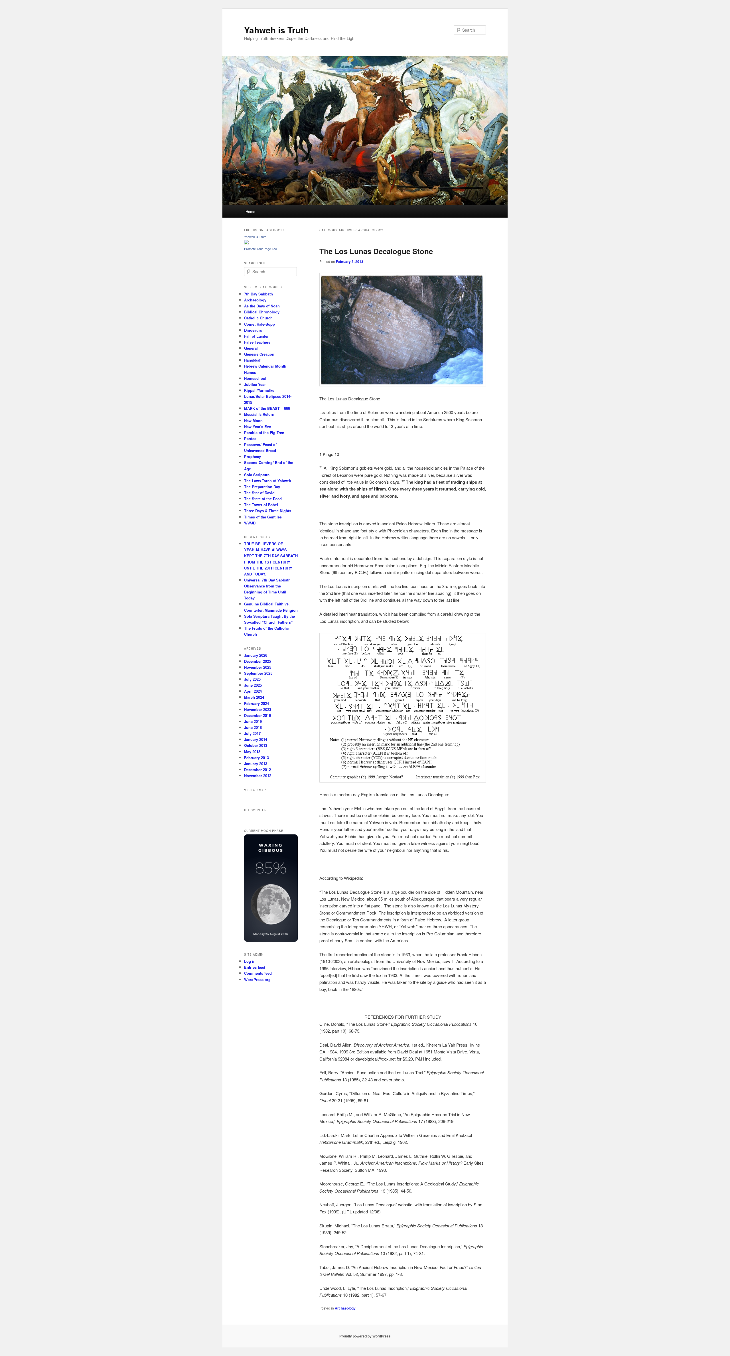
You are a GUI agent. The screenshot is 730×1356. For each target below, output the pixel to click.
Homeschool (255, 378)
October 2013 (255, 745)
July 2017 (252, 733)
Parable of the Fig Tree (264, 432)
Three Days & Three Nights (267, 510)
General (251, 348)
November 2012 (257, 775)
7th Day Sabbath (258, 294)
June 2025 (253, 685)
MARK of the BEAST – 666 (267, 408)
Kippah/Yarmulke (259, 390)
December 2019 (257, 715)
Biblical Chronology (261, 312)
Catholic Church (258, 318)
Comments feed (258, 973)
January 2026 (255, 655)
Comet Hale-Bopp (259, 324)
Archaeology (345, 1308)
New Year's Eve (257, 426)
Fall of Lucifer (256, 336)
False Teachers (257, 342)
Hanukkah (252, 360)
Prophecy (252, 456)
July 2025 (252, 679)
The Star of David (259, 492)
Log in (250, 961)
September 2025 (258, 673)
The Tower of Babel (261, 504)
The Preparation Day (262, 486)
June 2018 (253, 727)
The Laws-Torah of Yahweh (267, 480)
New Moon (253, 420)
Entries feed (254, 967)
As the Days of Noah (262, 306)
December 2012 (257, 769)
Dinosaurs (253, 330)
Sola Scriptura (256, 474)
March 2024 (254, 697)
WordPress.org (257, 979)
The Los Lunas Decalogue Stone (376, 251)
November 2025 (257, 667)
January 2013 (255, 763)
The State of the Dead (263, 498)
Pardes (250, 438)
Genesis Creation (259, 354)
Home (250, 211)
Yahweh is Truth (276, 30)
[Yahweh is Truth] (246, 243)
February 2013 (256, 757)
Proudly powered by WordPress (365, 1336)
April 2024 (253, 691)
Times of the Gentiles (263, 517)
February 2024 (256, 703)
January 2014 (255, 739)
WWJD (250, 523)
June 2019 (253, 721)
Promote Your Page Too (260, 249)
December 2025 (257, 661)
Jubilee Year (255, 384)
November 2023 (257, 709)
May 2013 (252, 751)
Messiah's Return (259, 414)
